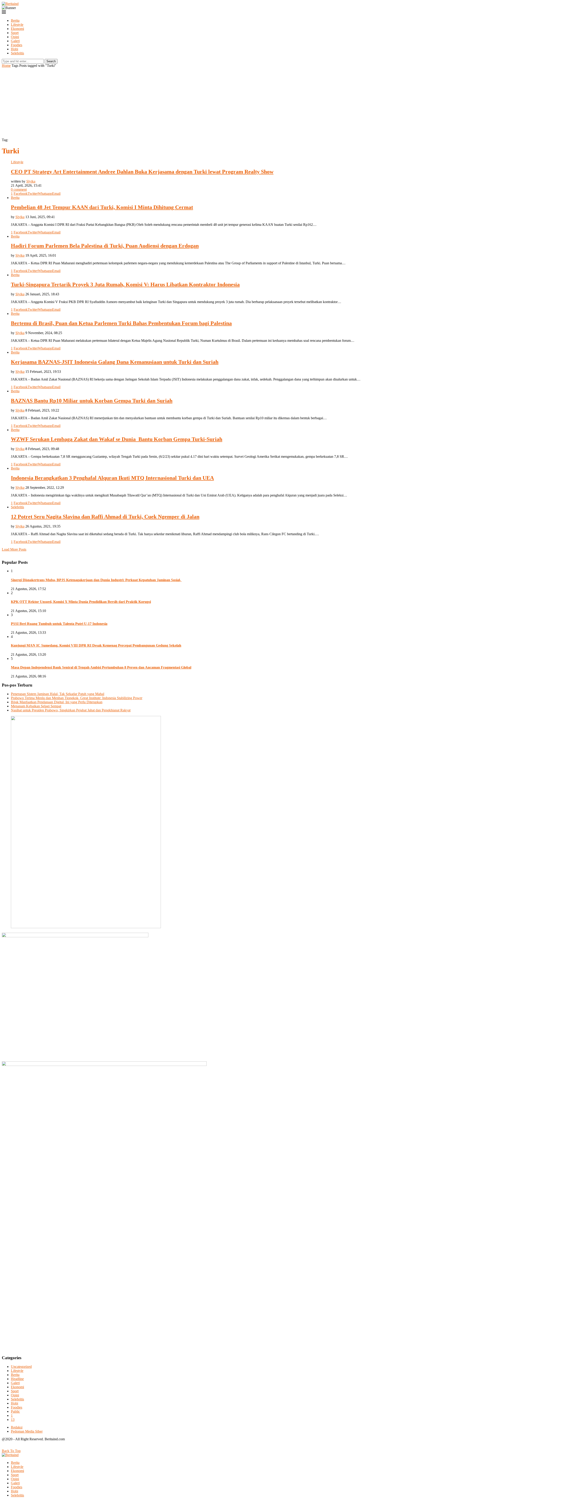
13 (12, 1419)
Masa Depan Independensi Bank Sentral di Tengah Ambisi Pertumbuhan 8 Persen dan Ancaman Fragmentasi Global (101, 667)
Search (51, 61)
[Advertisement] (290, 101)
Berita (15, 20)
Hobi (14, 49)
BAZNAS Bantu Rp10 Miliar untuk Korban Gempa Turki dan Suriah (91, 401)
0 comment (19, 189)
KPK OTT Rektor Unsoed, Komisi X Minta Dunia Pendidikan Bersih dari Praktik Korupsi (81, 602)
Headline (17, 1379)
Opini (15, 37)
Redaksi (16, 1427)
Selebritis (17, 53)
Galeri (15, 41)
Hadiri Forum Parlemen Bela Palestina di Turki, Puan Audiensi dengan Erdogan (105, 246)
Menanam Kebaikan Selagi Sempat (36, 706)
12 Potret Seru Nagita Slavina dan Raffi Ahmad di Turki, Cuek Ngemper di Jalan (105, 517)
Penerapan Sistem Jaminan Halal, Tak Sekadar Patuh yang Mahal (57, 694)
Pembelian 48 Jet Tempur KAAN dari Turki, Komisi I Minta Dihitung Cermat (102, 207)
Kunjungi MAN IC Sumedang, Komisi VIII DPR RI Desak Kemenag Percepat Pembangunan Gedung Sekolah (96, 645)
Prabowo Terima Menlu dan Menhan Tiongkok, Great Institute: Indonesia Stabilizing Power (76, 698)
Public (15, 1411)
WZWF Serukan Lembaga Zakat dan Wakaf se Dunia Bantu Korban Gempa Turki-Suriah (116, 439)
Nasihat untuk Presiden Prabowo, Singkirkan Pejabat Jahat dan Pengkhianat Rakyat (70, 710)
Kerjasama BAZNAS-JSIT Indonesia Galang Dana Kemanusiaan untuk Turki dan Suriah (114, 362)
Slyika (30, 181)
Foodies (16, 45)
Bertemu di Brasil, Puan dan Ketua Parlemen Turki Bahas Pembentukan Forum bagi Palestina (121, 323)
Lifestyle (17, 25)
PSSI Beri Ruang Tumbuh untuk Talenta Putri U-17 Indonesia (59, 624)
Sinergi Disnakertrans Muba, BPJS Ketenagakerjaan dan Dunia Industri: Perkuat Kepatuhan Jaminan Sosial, (96, 580)
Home (6, 65)
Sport (15, 33)
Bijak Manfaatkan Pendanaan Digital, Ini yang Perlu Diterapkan (56, 702)
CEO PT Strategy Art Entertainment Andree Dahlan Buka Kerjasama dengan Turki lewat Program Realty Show (142, 172)
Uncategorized (21, 1366)
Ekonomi (17, 29)
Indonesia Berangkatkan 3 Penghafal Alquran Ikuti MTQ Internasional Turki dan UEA (112, 478)
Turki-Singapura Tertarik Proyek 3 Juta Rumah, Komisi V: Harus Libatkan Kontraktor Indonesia (125, 284)
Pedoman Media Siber (27, 1431)
